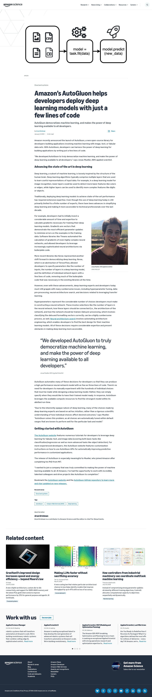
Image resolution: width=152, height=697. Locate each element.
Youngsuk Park (63, 579)
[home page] (12, 4)
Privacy (26, 691)
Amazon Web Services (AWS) (55, 504)
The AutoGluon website (45, 435)
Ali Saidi (8, 583)
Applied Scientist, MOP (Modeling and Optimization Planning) (96, 626)
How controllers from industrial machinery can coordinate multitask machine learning (124, 576)
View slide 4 (79, 648)
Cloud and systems (41, 85)
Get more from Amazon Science (133, 664)
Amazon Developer (57, 664)
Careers (133, 5)
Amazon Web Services (59, 667)
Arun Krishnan (41, 516)
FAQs (52, 676)
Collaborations (109, 5)
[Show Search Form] (147, 4)
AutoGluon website (57, 480)
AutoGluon (39, 504)
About (30, 662)
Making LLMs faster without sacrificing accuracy (71, 574)
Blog (29, 667)
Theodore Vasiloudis (108, 583)
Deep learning (72, 504)
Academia (31, 676)
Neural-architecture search (63, 318)
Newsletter (55, 671)
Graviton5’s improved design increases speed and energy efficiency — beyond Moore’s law (24, 576)
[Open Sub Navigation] (88, 5)
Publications (32, 669)
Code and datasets (34, 674)
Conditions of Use (18, 691)
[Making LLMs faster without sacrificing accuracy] (76, 557)
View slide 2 (75, 648)
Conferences (32, 671)
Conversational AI (60, 593)
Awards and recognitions (60, 669)
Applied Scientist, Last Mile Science (134, 625)
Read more (28, 641)
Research (84, 5)
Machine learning (108, 599)
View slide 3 (77, 648)
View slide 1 (72, 648)
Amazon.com (8, 691)
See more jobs (46, 618)
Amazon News (56, 662)
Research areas (33, 664)
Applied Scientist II (51, 625)
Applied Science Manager (16, 625)
